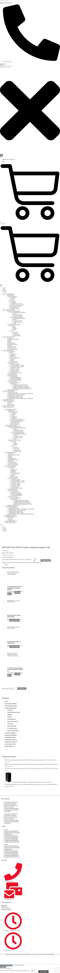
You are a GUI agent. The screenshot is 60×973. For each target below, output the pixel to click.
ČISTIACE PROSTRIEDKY (11, 703)
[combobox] (6, 66)
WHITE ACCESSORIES (12, 730)
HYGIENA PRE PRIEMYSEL (11, 735)
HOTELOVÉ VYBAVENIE (10, 733)
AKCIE (4, 290)
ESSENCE (9, 714)
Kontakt (5, 291)
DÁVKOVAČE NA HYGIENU (11, 706)
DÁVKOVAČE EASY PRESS (13, 712)
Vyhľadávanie (22, 688)
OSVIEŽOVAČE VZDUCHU (11, 739)
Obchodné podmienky (10, 803)
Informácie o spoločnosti (11, 802)
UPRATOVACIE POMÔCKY (11, 741)
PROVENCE (10, 723)
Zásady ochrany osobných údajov (46, 954)
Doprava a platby (9, 807)
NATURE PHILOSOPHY (12, 721)
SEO (34, 954)
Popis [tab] (6, 564)
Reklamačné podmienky (10, 805)
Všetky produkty (10, 746)
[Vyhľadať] (1, 155)
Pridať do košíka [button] (14, 620)
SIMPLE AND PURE (11, 726)
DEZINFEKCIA (8, 834)
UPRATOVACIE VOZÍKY (10, 744)
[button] (30, 157)
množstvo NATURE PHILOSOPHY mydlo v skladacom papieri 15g (16, 559)
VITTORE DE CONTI (12, 728)
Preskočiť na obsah (4, 0)
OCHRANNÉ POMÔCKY (10, 737)
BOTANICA (10, 710)
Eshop (4, 289)
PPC (38, 954)
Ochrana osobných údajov (11, 808)
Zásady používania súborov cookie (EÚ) (11, 810)
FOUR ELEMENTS (11, 719)
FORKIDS (9, 717)
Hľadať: (3, 688)
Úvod (4, 288)
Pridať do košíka (45, 560)
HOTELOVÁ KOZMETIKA (10, 708)
